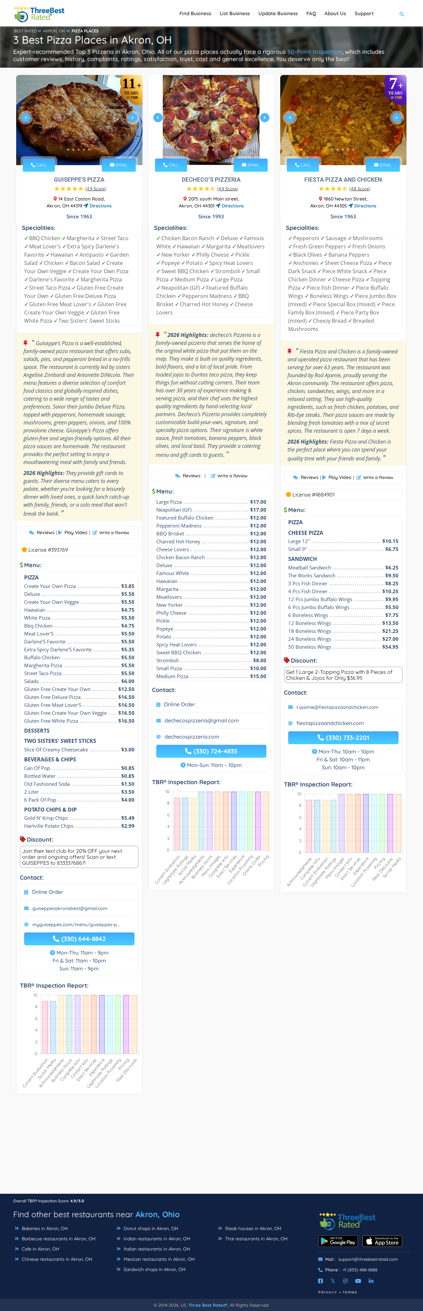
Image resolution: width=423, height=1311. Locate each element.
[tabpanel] (79, 120)
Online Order (47, 892)
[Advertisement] (211, 1147)
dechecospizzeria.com (192, 736)
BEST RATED (25, 30)
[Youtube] (358, 1281)
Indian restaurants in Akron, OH (156, 1239)
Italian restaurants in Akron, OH (156, 1249)
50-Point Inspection (315, 51)
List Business (235, 13)
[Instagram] (345, 1281)
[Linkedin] (371, 1281)
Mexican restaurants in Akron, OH (158, 1259)
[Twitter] (332, 1281)
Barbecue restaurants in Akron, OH (58, 1239)
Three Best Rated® (207, 1305)
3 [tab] (79, 150)
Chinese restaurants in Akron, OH (56, 1259)
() (95, 188)
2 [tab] (73, 150)
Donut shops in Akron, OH (150, 1228)
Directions (100, 206)
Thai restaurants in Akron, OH (256, 1239)
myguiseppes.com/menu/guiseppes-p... (76, 925)
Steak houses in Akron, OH (252, 1228)
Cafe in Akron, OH (39, 1249)
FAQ (311, 13)
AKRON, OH (54, 30)
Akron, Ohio (157, 1214)
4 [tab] (84, 150)
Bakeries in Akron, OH (44, 1228)
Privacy (327, 1292)
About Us (335, 13)
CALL (41, 164)
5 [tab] (89, 150)
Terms (350, 1292)
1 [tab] (68, 150)
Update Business (278, 13)
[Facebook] (320, 1281)
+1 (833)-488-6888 (360, 1269)
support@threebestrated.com (368, 1259)
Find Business (195, 13)
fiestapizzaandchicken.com (330, 723)
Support (364, 13)
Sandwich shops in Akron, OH (153, 1269)
